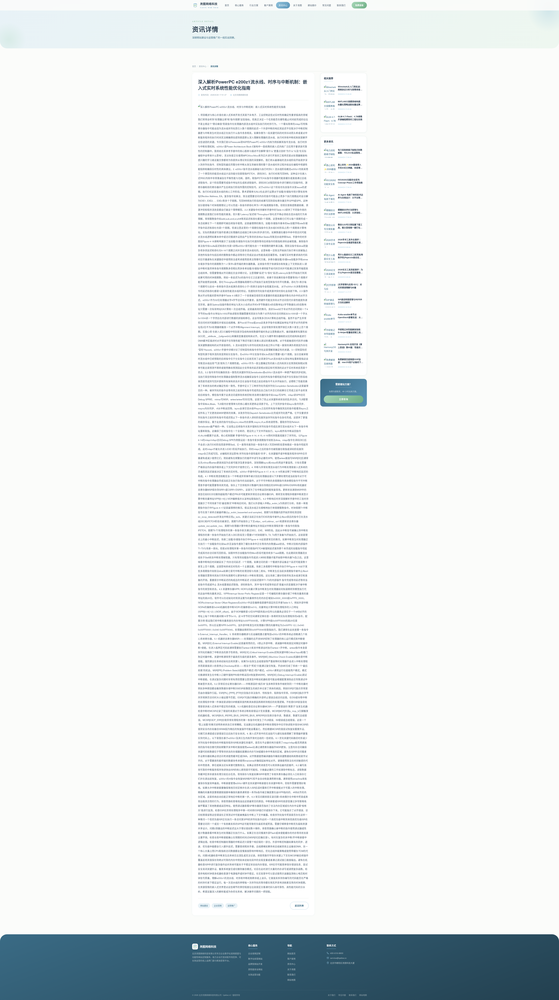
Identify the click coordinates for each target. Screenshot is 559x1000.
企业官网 (218, 905)
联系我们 (341, 5)
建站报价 (312, 5)
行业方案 (254, 5)
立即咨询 (343, 399)
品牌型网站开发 (255, 964)
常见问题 (326, 5)
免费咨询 (359, 5)
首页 (227, 5)
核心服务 (239, 5)
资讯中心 (283, 5)
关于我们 (331, 995)
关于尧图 (297, 5)
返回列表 (299, 905)
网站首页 (291, 953)
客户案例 (268, 5)
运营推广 (231, 905)
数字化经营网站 (255, 958)
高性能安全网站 (255, 969)
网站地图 (291, 979)
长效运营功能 (254, 974)
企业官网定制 (254, 953)
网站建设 (204, 905)
